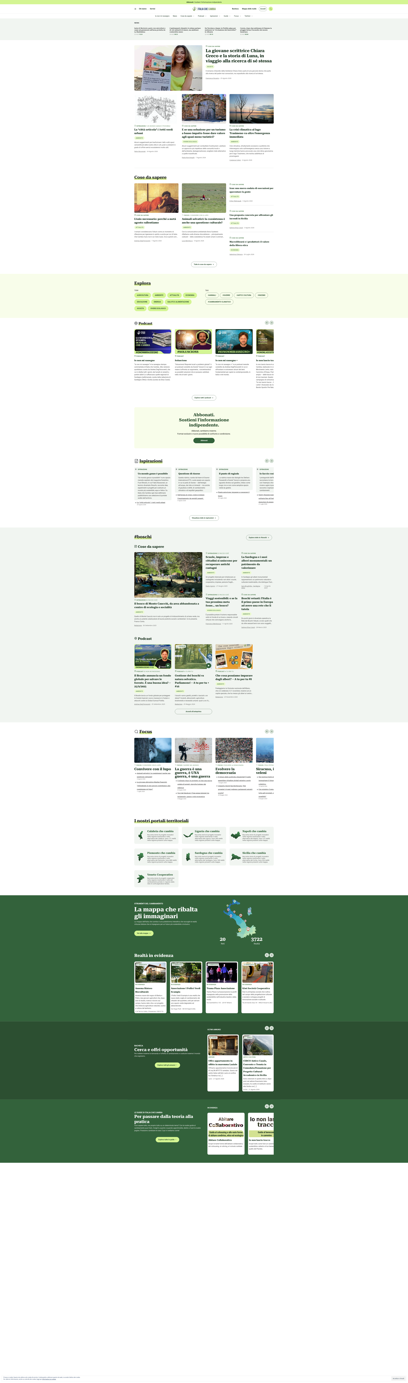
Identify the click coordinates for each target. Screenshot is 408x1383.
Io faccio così (267, 473)
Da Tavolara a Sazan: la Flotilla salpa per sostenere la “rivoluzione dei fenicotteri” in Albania (220, 30)
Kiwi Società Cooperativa (256, 988)
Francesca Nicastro (212, 78)
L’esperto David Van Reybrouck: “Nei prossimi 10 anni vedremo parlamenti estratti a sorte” (235, 789)
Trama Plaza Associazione (221, 988)
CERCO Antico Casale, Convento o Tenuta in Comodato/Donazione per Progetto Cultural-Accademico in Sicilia (257, 1068)
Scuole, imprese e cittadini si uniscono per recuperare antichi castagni (221, 562)
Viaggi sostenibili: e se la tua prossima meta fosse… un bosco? (221, 602)
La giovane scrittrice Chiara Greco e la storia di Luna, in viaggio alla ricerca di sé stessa (239, 55)
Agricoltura (142, 295)
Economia (235, 250)
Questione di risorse (189, 473)
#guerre (226, 295)
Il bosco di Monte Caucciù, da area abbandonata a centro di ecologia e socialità (166, 605)
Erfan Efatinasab (235, 201)
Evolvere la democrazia (233, 765)
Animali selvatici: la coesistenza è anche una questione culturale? (203, 221)
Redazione (138, 625)
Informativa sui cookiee (49, 1379)
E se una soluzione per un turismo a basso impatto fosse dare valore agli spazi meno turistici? (204, 133)
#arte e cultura (244, 295)
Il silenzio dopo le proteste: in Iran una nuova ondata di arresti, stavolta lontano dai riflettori (194, 784)
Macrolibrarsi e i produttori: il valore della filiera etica (249, 243)
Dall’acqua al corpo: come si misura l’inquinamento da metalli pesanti (190, 496)
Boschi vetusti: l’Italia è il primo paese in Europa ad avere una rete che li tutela (257, 604)
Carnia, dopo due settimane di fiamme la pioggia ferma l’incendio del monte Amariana (256, 30)
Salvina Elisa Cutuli (236, 228)
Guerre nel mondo (191, 765)
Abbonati (204, 440)
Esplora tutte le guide (166, 1140)
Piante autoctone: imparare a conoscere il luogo (233, 494)
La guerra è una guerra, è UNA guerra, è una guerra (192, 772)
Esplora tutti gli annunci (166, 1065)
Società (210, 66)
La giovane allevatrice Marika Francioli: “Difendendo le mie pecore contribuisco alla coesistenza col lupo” (153, 785)
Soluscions (181, 360)
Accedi (263, 9)
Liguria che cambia (207, 831)
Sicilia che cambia (254, 852)
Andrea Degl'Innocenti (142, 241)
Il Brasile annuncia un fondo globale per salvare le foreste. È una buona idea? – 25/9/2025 (152, 681)
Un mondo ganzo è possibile (153, 473)
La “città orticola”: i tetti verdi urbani (153, 131)
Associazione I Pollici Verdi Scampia (185, 990)
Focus (138, 765)
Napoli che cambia (254, 831)
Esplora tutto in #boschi (258, 538)
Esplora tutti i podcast (203, 398)
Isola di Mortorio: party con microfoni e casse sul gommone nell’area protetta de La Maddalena (149, 30)
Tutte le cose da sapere (203, 264)
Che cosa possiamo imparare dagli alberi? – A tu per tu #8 (234, 677)
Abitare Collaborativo (220, 1140)
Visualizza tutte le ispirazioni (203, 518)
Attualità (139, 227)
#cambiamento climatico (219, 302)
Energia (157, 302)
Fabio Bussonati (140, 151)
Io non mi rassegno (144, 360)
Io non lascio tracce (266, 360)
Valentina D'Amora (236, 254)
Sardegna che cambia (208, 852)
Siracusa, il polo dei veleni (273, 771)
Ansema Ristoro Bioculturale (143, 990)
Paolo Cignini (210, 586)
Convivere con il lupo (152, 765)
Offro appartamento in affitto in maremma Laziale (222, 1063)
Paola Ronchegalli (188, 158)
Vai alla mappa (142, 933)
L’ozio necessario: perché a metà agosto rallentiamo (155, 221)
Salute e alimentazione (178, 302)
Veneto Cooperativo (160, 874)
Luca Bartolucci (187, 241)
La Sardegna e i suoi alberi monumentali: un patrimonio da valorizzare (256, 562)
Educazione (142, 302)
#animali (212, 295)
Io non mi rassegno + (226, 360)
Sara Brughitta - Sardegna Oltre (250, 587)
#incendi (261, 295)
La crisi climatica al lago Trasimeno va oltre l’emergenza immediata (250, 133)
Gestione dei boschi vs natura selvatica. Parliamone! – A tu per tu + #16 (192, 681)
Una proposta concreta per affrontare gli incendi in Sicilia (251, 217)
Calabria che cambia (160, 831)
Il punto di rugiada (229, 473)
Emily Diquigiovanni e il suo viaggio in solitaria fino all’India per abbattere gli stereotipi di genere (273, 498)
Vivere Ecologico (190, 141)
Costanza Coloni (235, 160)
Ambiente (139, 138)
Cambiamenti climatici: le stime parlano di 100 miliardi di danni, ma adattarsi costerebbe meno (185, 30)
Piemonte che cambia (161, 852)
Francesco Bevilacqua (213, 624)
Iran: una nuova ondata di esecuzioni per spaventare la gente (251, 190)
